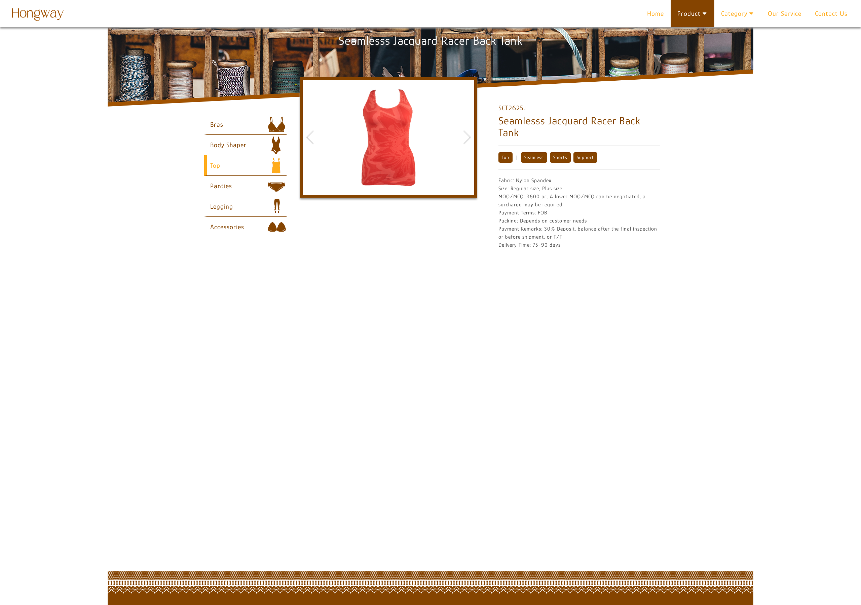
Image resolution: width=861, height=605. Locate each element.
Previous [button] (310, 137)
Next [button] (467, 137)
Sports (560, 157)
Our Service (784, 13)
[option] (388, 137)
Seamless (534, 157)
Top (505, 157)
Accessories (227, 227)
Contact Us (831, 13)
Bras (216, 124)
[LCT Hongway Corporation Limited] (39, 13)
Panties (221, 186)
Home (655, 13)
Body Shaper (228, 145)
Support (585, 157)
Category (735, 13)
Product (690, 13)
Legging (221, 206)
